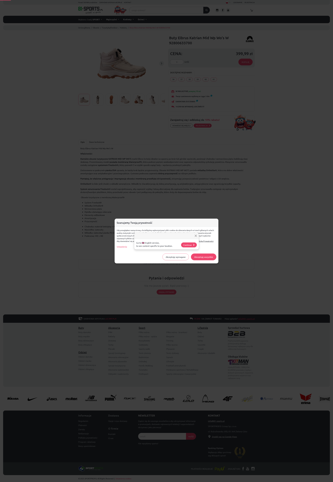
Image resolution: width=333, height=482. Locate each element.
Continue (187, 245)
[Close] (196, 236)
